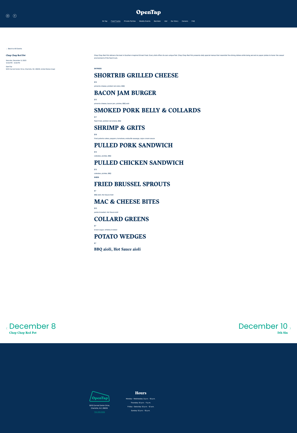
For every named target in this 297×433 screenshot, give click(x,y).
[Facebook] (14, 16)
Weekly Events (144, 21)
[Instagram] (7, 16)
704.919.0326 (99, 412)
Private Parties (130, 21)
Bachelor (157, 21)
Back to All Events (15, 49)
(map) (53, 69)
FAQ (193, 21)
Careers (185, 21)
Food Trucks (115, 21)
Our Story (174, 21)
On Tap (104, 21)
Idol (165, 21)
